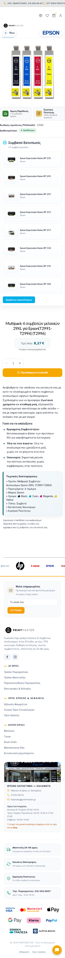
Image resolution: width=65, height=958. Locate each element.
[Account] (60, 15)
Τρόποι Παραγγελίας (16, 672)
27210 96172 (17, 795)
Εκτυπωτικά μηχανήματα (19, 753)
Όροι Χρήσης (11, 715)
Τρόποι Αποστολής (15, 677)
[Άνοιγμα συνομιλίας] (57, 950)
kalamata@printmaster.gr (23, 799)
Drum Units (10, 742)
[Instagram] (15, 657)
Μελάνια (9, 730)
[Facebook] (7, 657)
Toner (7, 736)
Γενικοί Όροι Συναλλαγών (19, 709)
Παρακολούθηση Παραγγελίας (22, 683)
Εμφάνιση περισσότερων (19, 299)
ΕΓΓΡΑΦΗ (16, 610)
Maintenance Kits (14, 747)
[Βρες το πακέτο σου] (40, 15)
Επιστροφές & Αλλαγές (17, 688)
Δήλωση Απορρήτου (15, 704)
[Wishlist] (47, 15)
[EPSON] (51, 33)
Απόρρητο (24, 952)
